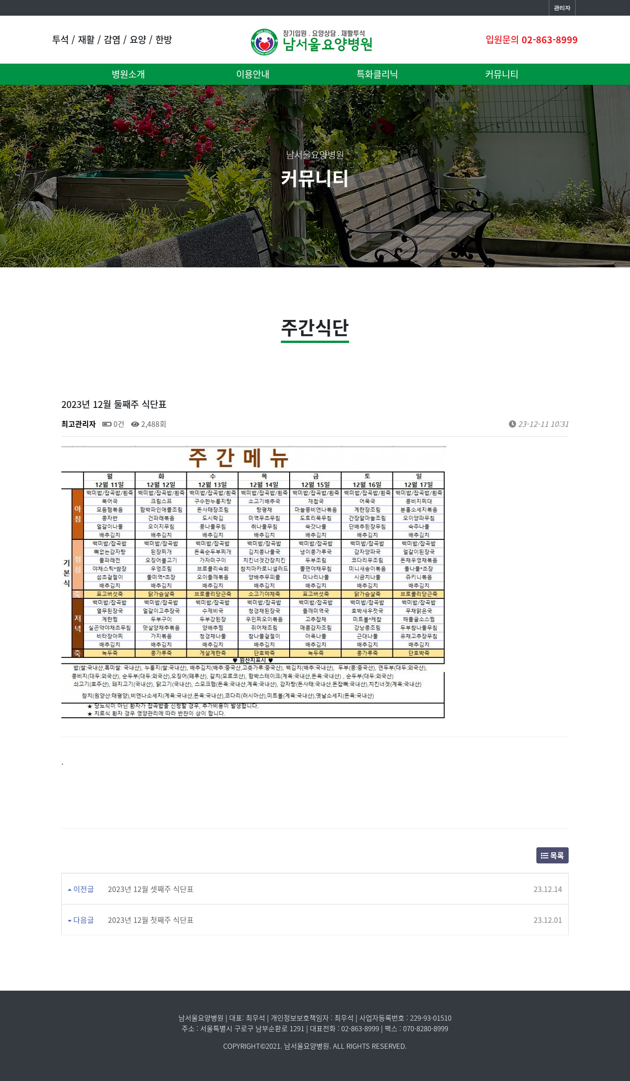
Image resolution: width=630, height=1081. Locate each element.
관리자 (562, 8)
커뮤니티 (501, 74)
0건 (118, 423)
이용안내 (252, 74)
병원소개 (128, 74)
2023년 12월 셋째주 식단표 (151, 888)
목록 (556, 855)
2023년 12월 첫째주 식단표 (151, 919)
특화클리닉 (377, 74)
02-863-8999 (550, 39)
